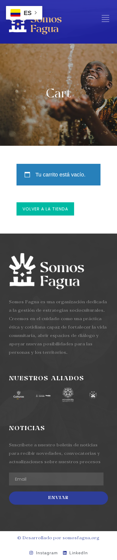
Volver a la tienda (45, 209)
